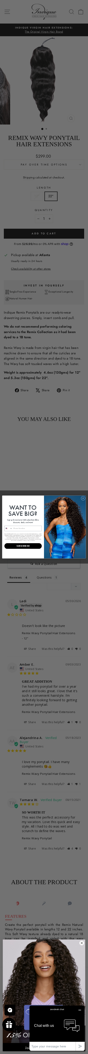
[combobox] (8, 528)
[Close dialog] (83, 498)
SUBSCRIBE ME (23, 546)
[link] (44, 991)
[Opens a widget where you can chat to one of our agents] (57, 1028)
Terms (33, 540)
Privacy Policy (26, 540)
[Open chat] (10, 1010)
